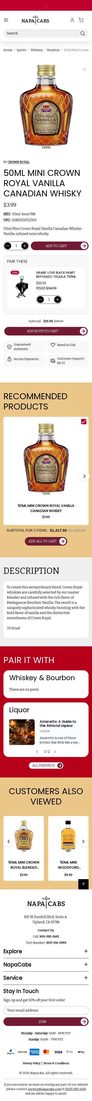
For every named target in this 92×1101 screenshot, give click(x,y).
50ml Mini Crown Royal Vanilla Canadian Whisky (46, 508)
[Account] (72, 20)
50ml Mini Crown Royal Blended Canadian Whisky (23, 865)
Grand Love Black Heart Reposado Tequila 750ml (56, 274)
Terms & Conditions (56, 1063)
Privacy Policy (31, 1063)
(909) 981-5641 (75, 1089)
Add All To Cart (42, 541)
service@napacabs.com (45, 1089)
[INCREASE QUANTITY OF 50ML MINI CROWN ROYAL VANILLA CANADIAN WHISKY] (24, 245)
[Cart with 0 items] (83, 20)
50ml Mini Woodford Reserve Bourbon (68, 865)
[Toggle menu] (6, 20)
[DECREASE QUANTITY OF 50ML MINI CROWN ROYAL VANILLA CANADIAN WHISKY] (7, 245)
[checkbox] (83, 421)
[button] (84, 476)
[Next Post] (55, 752)
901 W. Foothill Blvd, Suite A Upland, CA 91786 (46, 919)
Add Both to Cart (42, 331)
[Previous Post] (37, 752)
